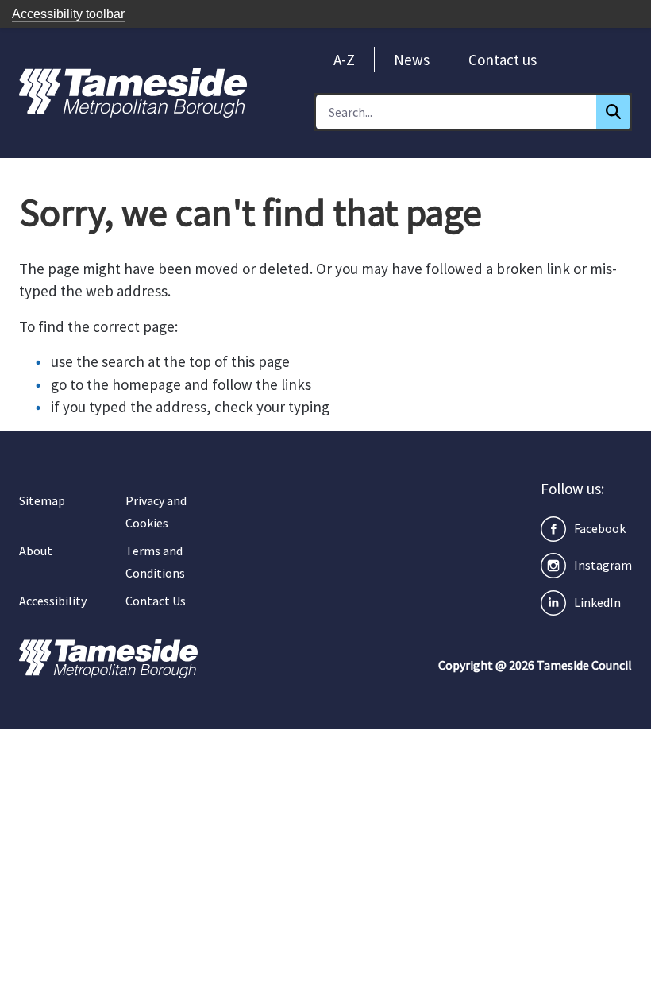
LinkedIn (597, 602)
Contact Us (155, 601)
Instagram (603, 565)
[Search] (613, 112)
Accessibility (53, 601)
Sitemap (42, 500)
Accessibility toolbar (68, 14)
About (35, 550)
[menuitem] (344, 59)
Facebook (600, 528)
